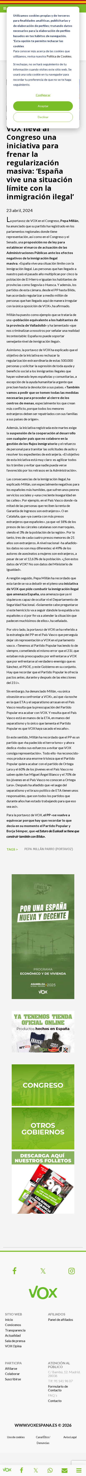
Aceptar (43, 106)
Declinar (43, 117)
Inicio (9, 1319)
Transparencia (15, 1330)
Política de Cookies (59, 56)
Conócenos (13, 1325)
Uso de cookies (16, 1437)
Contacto (55, 1401)
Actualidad (13, 1335)
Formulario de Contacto (58, 1388)
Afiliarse (11, 1368)
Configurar (43, 95)
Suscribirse (13, 1379)
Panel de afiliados (60, 1319)
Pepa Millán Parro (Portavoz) (48, 849)
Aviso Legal (70, 1437)
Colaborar (12, 1374)
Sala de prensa (15, 1341)
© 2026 (43, 1425)
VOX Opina (13, 1346)
